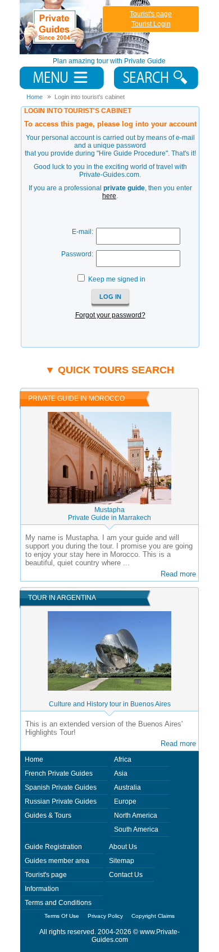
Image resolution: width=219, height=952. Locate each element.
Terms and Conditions (58, 903)
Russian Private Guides (61, 801)
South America (136, 829)
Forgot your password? (110, 315)
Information (42, 889)
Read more (178, 574)
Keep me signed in (116, 279)
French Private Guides (59, 773)
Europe (125, 801)
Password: (77, 254)
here (109, 196)
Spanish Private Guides (61, 787)
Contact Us (126, 875)
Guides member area (57, 861)
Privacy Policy (105, 916)
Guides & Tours (48, 815)
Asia (120, 773)
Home (34, 759)
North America (135, 815)
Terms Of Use (61, 916)
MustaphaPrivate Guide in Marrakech (109, 514)
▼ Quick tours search (109, 370)
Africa (122, 759)
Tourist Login (151, 24)
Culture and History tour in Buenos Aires (110, 704)
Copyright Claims (153, 916)
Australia (127, 787)
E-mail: (82, 232)
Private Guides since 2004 (86, 27)
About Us (123, 847)
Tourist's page (151, 14)
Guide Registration (53, 847)
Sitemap (121, 861)
